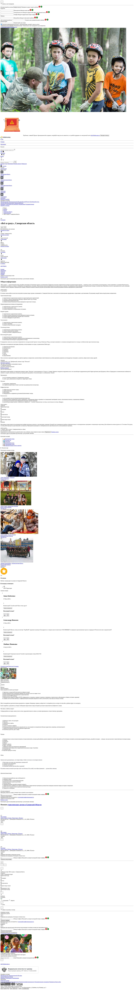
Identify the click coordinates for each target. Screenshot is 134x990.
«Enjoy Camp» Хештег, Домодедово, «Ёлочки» (12, 833)
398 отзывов (3, 832)
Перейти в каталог (5, 199)
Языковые (3, 204)
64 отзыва (3, 848)
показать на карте (5, 234)
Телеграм (4, 166)
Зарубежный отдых (34, 201)
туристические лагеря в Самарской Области (24, 805)
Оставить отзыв (4, 666)
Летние (11, 976)
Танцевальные (21, 204)
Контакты (16, 981)
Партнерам (10, 163)
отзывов (3, 219)
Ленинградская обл (13, 201)
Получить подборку (5, 920)
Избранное (24, 163)
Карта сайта (58, 981)
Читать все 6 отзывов (13, 666)
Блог (5, 981)
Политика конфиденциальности (26, 981)
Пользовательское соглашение (42, 981)
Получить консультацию (6, 796)
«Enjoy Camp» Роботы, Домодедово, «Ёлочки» (12, 849)
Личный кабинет (17, 163)
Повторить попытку (105, 135)
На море (20, 201)
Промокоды (52, 981)
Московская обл (4, 201)
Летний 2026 (4, 203)
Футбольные (15, 204)
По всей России (26, 201)
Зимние (2, 976)
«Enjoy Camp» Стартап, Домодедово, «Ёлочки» (12, 818)
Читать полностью (8, 608)
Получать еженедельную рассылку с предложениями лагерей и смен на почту (20, 24)
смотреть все (4, 168)
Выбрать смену (4, 277)
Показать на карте (5, 230)
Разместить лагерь (5, 980)
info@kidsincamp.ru (95, 135)
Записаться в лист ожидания (7, 25)
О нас (6, 163)
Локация (3, 273)
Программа (3, 270)
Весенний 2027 (10, 203)
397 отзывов (3, 816)
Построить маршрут (5, 362)
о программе (4, 239)
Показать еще (5, 448)
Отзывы (2, 163)
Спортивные (9, 204)
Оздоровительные (29, 204)
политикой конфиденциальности (9, 27)
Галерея (2, 269)
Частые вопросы (10, 981)
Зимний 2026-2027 (19, 203)
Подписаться (48, 432)
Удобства (3, 271)
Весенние (6, 976)
